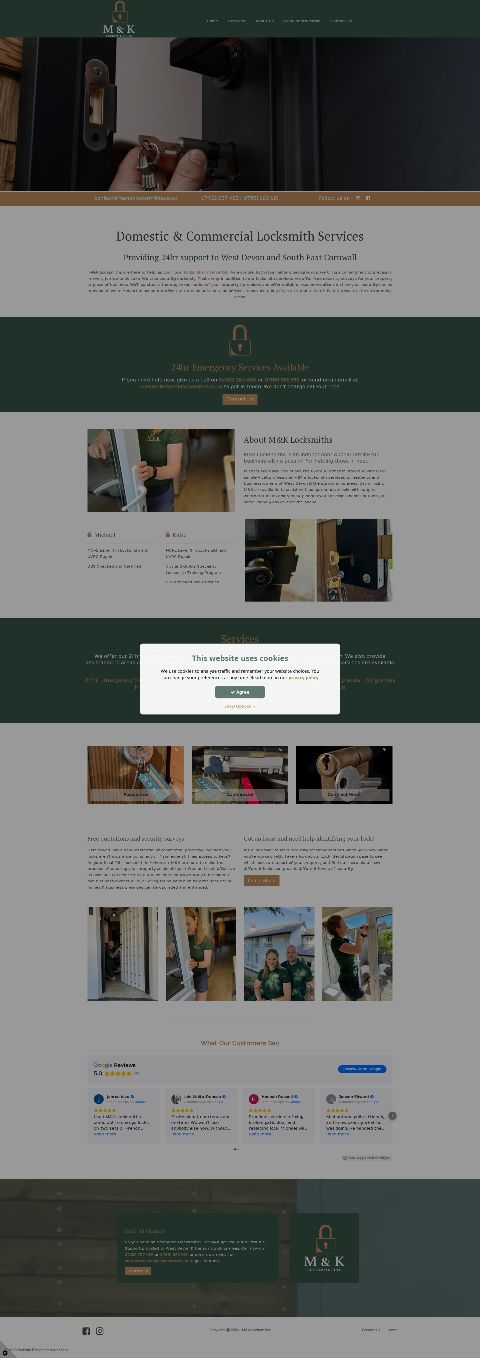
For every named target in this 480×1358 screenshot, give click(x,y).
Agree (242, 692)
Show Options (238, 706)
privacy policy (303, 677)
